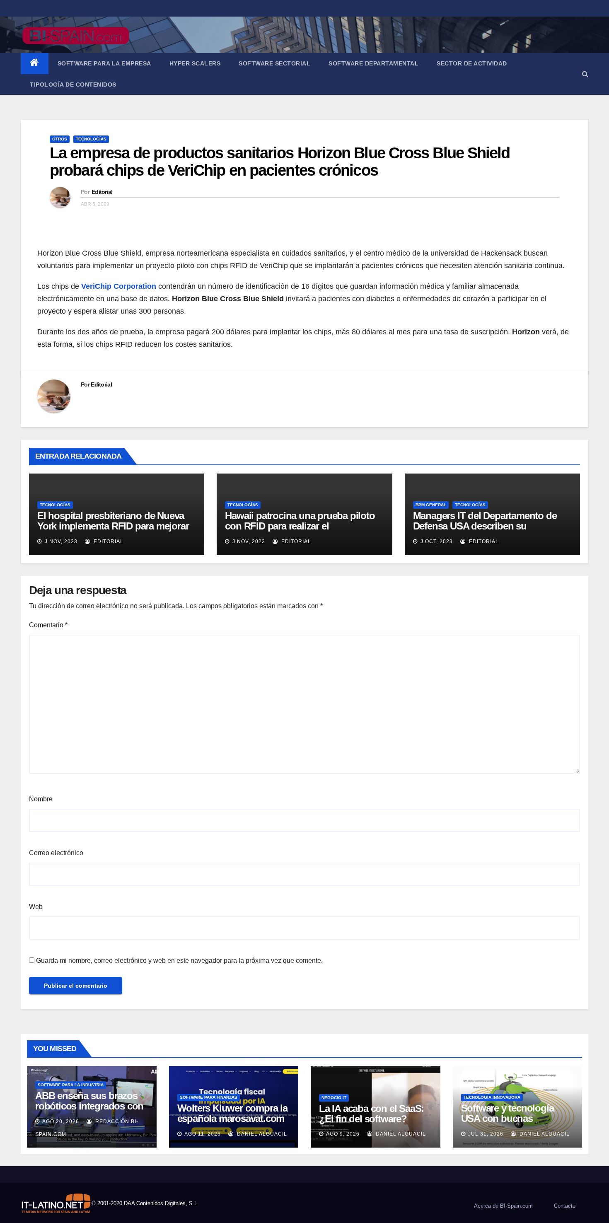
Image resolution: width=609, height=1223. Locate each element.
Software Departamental (373, 63)
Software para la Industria (71, 1085)
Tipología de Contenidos (73, 84)
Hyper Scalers (195, 63)
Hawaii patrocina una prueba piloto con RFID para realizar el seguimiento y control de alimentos (300, 526)
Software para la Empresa (104, 63)
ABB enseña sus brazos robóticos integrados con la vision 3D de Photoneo (89, 1106)
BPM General (431, 505)
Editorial (102, 192)
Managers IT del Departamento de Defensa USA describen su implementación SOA (485, 526)
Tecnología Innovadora (492, 1097)
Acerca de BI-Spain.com (503, 1206)
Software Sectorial (274, 63)
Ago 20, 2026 (60, 1121)
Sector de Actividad (472, 63)
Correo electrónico (56, 852)
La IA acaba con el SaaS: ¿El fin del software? (371, 1113)
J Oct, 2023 (436, 541)
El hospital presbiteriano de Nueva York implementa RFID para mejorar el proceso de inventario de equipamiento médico (112, 531)
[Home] (34, 63)
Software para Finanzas (208, 1097)
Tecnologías (91, 139)
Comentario (48, 624)
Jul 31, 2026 (485, 1134)
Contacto (564, 1206)
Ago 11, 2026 (202, 1134)
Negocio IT (333, 1097)
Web (36, 906)
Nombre (41, 798)
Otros (59, 139)
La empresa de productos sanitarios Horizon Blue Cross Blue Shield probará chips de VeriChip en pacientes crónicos (280, 161)
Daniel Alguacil (261, 1134)
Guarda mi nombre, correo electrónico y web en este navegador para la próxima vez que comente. (179, 960)
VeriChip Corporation (118, 286)
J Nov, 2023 (60, 541)
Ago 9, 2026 (343, 1134)
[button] (585, 73)
